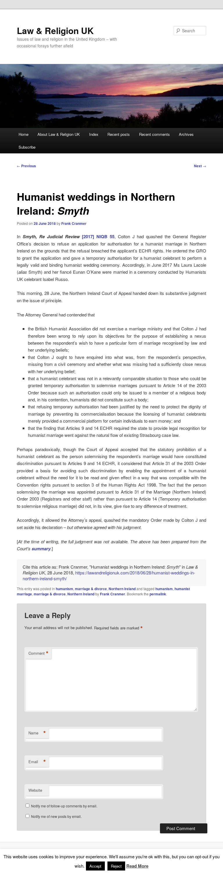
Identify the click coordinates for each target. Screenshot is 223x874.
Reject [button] (116, 866)
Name (37, 733)
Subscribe (27, 147)
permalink (158, 594)
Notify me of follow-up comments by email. (64, 805)
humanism (64, 588)
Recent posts (118, 134)
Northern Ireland (122, 588)
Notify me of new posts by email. (56, 816)
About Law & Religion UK (58, 134)
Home (23, 134)
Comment (38, 653)
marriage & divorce (91, 588)
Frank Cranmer (74, 223)
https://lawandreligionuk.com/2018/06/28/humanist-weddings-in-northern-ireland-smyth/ (109, 575)
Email (37, 761)
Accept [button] (95, 866)
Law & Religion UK (55, 30)
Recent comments (154, 134)
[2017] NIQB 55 (98, 236)
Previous (26, 165)
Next (200, 165)
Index (93, 134)
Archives (186, 134)
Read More (137, 866)
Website (35, 790)
